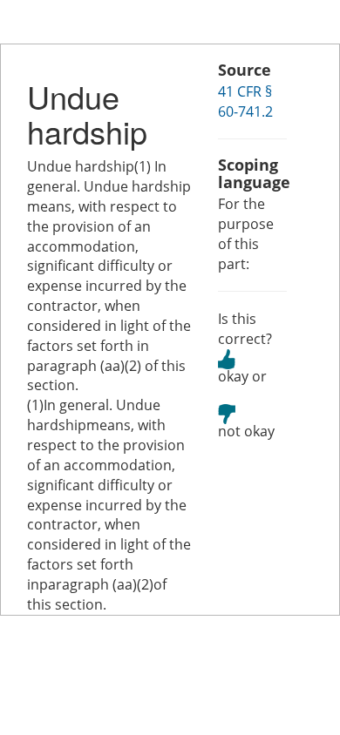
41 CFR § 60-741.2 (245, 101)
